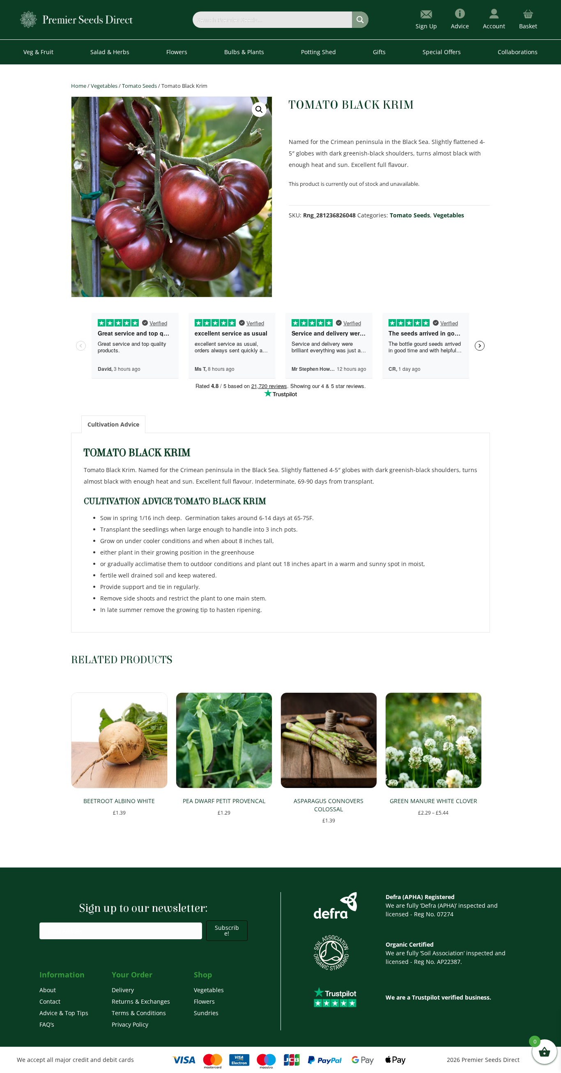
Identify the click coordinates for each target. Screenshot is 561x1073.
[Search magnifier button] (360, 19)
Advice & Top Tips (63, 1013)
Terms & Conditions (139, 1013)
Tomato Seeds (139, 85)
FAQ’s (46, 1024)
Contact (49, 1001)
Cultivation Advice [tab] (113, 424)
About (47, 990)
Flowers (204, 1001)
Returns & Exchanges (141, 1001)
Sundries (206, 1013)
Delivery (123, 990)
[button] (259, 109)
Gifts (379, 52)
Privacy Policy (130, 1024)
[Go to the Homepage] (76, 19)
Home (78, 85)
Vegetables (104, 85)
